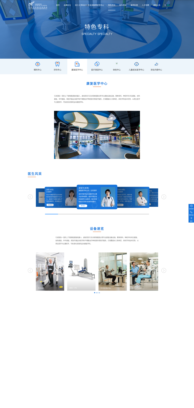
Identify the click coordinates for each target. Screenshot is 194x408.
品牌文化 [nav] (67, 5)
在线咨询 (191, 209)
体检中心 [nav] (117, 70)
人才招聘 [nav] (145, 5)
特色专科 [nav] (111, 5)
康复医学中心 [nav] (77, 70)
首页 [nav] (58, 5)
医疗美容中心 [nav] (97, 70)
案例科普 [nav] (134, 5)
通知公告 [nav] (156, 5)
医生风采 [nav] (123, 5)
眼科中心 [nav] (38, 70)
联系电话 (191, 215)
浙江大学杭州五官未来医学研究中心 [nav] (89, 5)
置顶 (191, 221)
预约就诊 (50, 205)
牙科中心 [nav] (57, 70)
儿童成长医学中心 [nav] (136, 70)
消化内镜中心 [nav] (156, 70)
